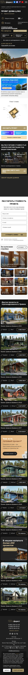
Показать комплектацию (14, 137)
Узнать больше (18, 670)
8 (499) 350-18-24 (14, 626)
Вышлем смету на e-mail (11, 171)
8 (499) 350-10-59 (6, 43)
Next (25, 72)
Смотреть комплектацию (20, 30)
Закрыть (6, 670)
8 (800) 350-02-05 (14, 625)
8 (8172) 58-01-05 (14, 628)
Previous (3, 72)
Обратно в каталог (9, 13)
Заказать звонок (14, 630)
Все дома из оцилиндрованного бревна (14, 40)
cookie (17, 653)
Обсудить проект (9, 128)
